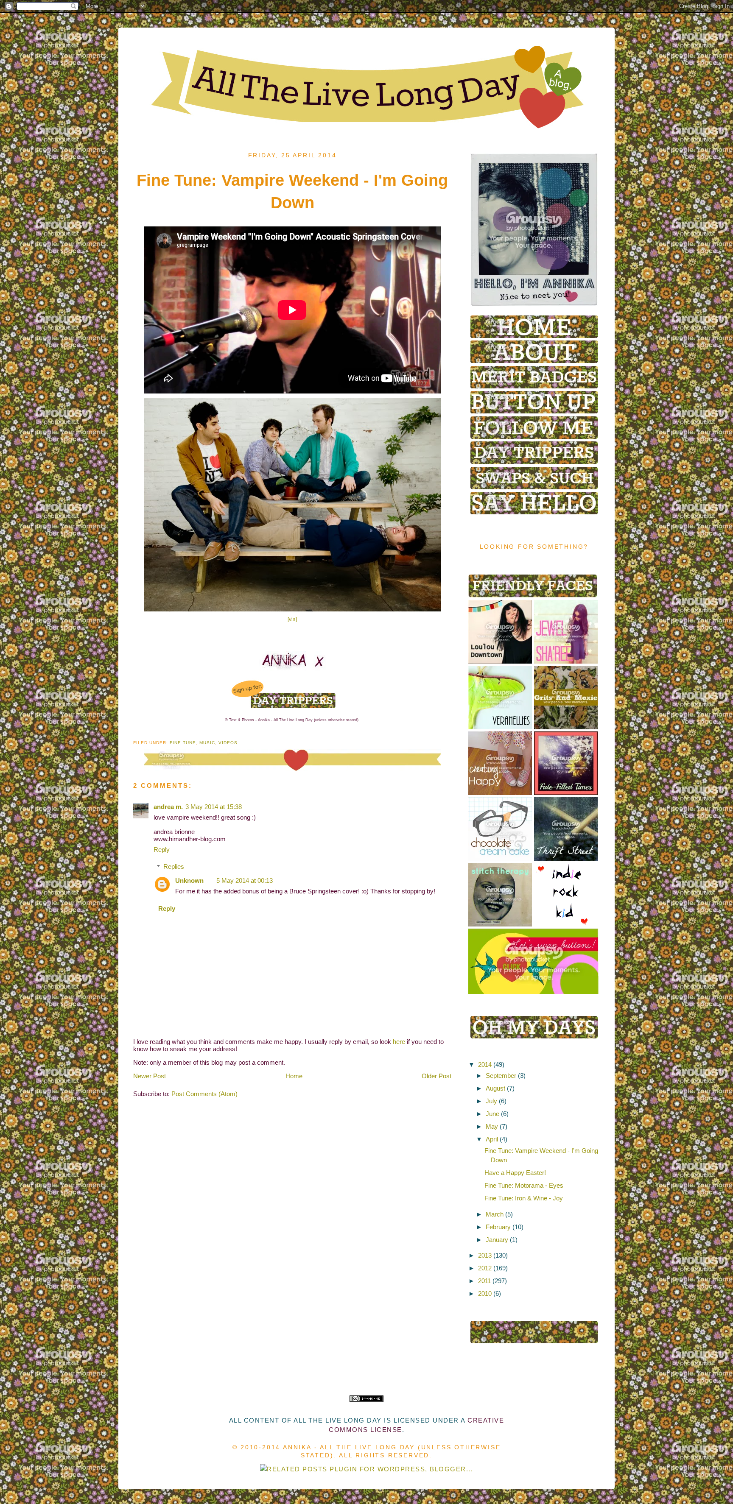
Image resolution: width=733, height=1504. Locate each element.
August (495, 1088)
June (492, 1113)
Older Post (436, 1076)
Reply (162, 849)
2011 (484, 1280)
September (501, 1075)
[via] (292, 619)
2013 (485, 1255)
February (498, 1227)
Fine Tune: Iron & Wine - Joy (523, 1198)
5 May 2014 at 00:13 (244, 880)
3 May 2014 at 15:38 (213, 806)
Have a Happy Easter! (515, 1172)
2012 (485, 1268)
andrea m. (168, 806)
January (497, 1239)
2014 (485, 1064)
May (492, 1126)
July (491, 1101)
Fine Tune (183, 742)
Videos (228, 742)
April (492, 1139)
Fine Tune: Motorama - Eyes (523, 1185)
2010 (485, 1293)
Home (293, 1076)
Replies (173, 866)
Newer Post (149, 1076)
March (495, 1214)
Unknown (189, 880)
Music (207, 742)
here (399, 1041)
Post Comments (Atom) (204, 1093)
